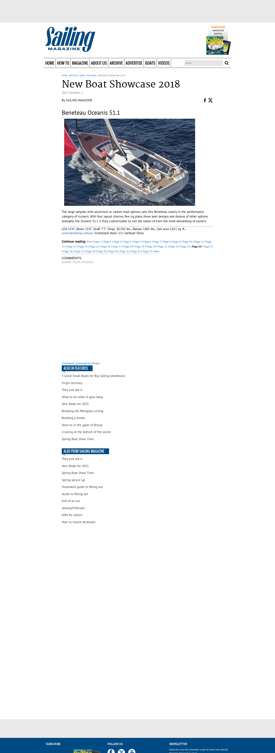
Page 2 (107, 241)
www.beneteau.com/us (77, 233)
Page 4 (127, 241)
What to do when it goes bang (82, 397)
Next (156, 251)
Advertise (134, 63)
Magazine (80, 63)
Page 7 (157, 241)
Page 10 (187, 241)
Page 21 (162, 246)
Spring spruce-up (73, 480)
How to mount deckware (78, 522)
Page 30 (113, 251)
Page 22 (174, 246)
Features (91, 75)
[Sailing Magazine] (70, 39)
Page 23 (185, 246)
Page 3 (117, 241)
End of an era (71, 501)
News (82, 75)
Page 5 (137, 241)
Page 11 (199, 241)
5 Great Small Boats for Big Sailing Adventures (93, 376)
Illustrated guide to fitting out (82, 487)
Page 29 (101, 251)
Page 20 (151, 246)
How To (63, 63)
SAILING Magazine (79, 100)
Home (49, 63)
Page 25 (208, 246)
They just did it (72, 390)
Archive (116, 63)
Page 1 (98, 241)
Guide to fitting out (75, 494)
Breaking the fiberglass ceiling (82, 411)
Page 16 (105, 246)
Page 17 (117, 246)
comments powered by (81, 363)
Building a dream (73, 418)
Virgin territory (72, 383)
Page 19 (139, 246)
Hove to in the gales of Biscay (82, 425)
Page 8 (167, 241)
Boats (150, 63)
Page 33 (147, 251)
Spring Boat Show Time (78, 439)
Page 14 (83, 246)
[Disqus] (107, 313)
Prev (89, 241)
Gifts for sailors (72, 515)
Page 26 (67, 251)
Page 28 (90, 251)
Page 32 (136, 251)
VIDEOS (163, 63)
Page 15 (94, 246)
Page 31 (124, 251)
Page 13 (71, 246)
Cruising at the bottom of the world (86, 432)
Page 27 (79, 251)
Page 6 (147, 241)
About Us (99, 63)
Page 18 (128, 246)
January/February (73, 508)
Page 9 (177, 241)
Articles (73, 75)
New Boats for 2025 (75, 404)
